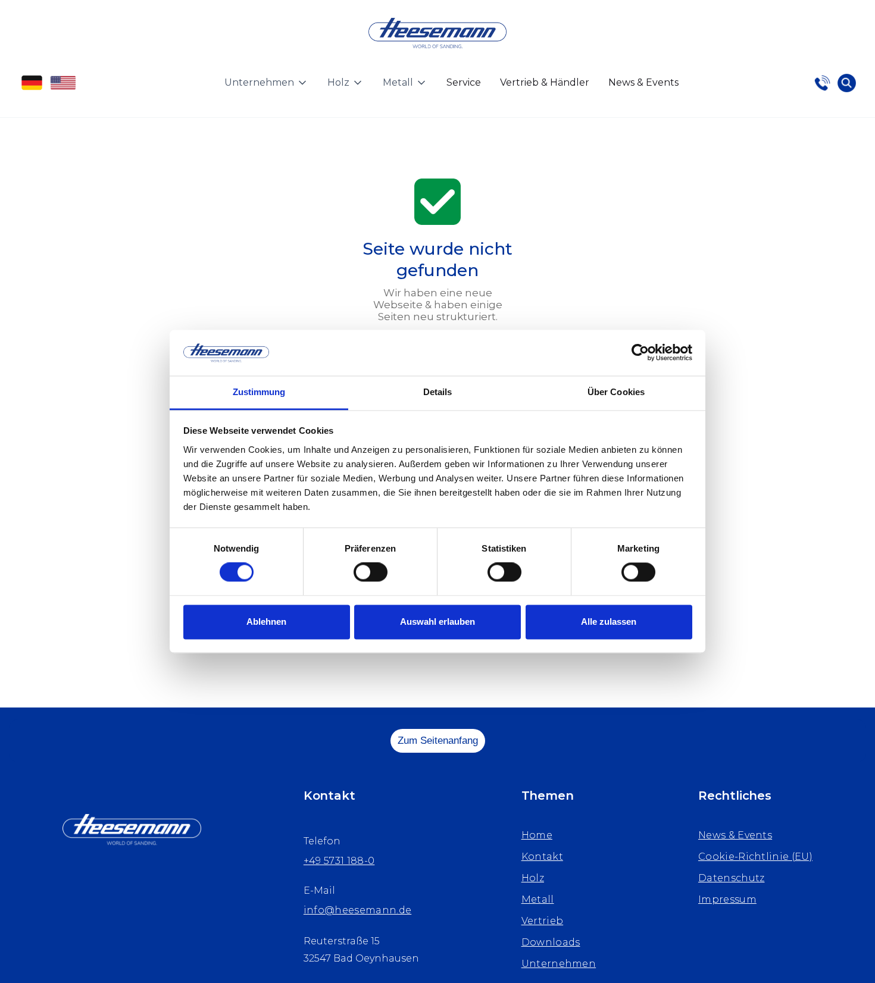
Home (536, 835)
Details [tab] (437, 392)
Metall (537, 899)
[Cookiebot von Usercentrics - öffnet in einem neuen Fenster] (640, 353)
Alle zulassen (608, 621)
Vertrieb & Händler (544, 82)
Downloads (550, 942)
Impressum (727, 899)
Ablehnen (266, 621)
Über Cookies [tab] (616, 392)
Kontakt (542, 856)
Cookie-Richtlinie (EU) (755, 856)
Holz (532, 878)
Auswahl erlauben (437, 621)
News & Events (643, 82)
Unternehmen (558, 963)
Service (463, 82)
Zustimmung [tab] (259, 392)
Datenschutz (731, 878)
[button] (266, 82)
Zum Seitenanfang (438, 740)
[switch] (371, 572)
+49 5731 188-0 (339, 860)
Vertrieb (542, 920)
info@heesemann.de (357, 910)
